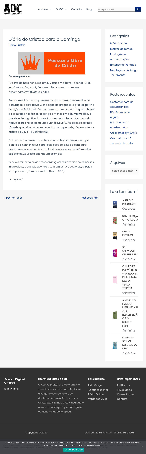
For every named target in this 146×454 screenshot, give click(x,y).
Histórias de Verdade (123, 64)
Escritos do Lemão (121, 49)
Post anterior (12, 197)
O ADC (60, 9)
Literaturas (41, 9)
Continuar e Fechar (74, 450)
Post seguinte (91, 197)
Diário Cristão (17, 45)
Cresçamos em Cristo (123, 133)
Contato (76, 9)
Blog (89, 9)
